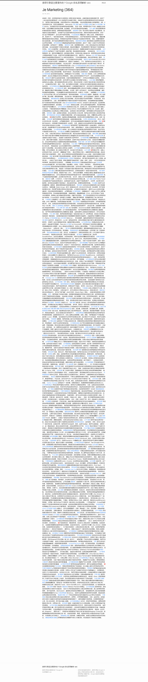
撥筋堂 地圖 (87, 59)
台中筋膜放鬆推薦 (80, 65)
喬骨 (101, 549)
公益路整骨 (100, 175)
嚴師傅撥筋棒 (65, 284)
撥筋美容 (96, 356)
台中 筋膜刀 (67, 105)
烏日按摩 (75, 350)
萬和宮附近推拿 (69, 411)
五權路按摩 (77, 358)
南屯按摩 (65, 603)
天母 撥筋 (76, 24)
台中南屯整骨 (58, 247)
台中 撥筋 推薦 (91, 179)
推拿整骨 (58, 302)
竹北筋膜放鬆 (76, 35)
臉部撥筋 (82, 255)
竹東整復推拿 (49, 461)
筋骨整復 (45, 335)
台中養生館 (61, 131)
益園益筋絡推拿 (68, 430)
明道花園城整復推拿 (53, 232)
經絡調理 (75, 30)
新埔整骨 (90, 356)
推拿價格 (56, 477)
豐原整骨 (90, 568)
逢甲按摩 (58, 366)
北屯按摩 (49, 119)
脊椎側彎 (86, 329)
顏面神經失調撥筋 (81, 41)
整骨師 (50, 354)
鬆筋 (84, 195)
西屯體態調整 (87, 535)
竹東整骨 (53, 319)
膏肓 (49, 294)
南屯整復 (55, 533)
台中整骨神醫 (85, 138)
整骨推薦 (45, 311)
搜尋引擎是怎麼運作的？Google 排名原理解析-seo (66, 2)
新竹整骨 (91, 269)
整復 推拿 (84, 74)
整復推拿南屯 (74, 230)
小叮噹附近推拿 (75, 323)
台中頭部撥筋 (89, 362)
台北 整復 (92, 80)
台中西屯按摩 (99, 135)
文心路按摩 (69, 364)
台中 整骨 (97, 327)
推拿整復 (77, 249)
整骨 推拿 (68, 486)
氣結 (68, 451)
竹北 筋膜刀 (76, 201)
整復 (51, 156)
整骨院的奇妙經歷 (47, 173)
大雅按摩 (45, 562)
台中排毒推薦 (62, 107)
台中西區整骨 (58, 129)
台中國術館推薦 (60, 409)
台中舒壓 (92, 461)
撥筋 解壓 (95, 133)
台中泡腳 (77, 148)
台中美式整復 (54, 605)
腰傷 (55, 617)
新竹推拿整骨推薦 (71, 102)
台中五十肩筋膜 (91, 337)
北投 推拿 (69, 298)
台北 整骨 (65, 346)
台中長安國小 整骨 (66, 265)
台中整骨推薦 (46, 74)
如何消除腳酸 (84, 243)
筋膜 (100, 121)
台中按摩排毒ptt (87, 222)
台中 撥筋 (92, 28)
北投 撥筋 (51, 170)
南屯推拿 (58, 115)
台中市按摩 (58, 576)
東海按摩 (48, 78)
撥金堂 (53, 376)
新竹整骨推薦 (58, 43)
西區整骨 (79, 185)
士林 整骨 (88, 142)
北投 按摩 (50, 587)
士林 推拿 (95, 378)
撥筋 (49, 49)
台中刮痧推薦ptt (75, 601)
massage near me (51, 278)
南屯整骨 (72, 284)
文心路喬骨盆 (60, 205)
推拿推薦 (55, 521)
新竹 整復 (66, 208)
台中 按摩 (87, 150)
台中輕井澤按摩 (79, 442)
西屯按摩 (71, 276)
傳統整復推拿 (55, 98)
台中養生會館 (52, 321)
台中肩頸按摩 (59, 88)
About (104, 3)
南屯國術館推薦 (63, 158)
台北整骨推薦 (46, 166)
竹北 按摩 (59, 208)
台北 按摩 (95, 55)
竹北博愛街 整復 (87, 24)
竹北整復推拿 (66, 125)
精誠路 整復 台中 (72, 516)
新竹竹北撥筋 (101, 51)
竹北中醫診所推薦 (89, 428)
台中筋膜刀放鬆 (51, 508)
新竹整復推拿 (51, 115)
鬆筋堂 (87, 426)
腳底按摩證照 (49, 617)
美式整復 (51, 302)
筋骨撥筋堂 (92, 65)
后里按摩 (59, 370)
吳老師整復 (83, 94)
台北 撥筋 (61, 490)
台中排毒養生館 (54, 86)
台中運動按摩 (60, 519)
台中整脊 (69, 224)
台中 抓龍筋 (99, 510)
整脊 (80, 350)
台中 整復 (51, 389)
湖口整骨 (45, 220)
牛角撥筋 (84, 146)
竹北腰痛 (95, 183)
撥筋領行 (48, 179)
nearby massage (52, 383)
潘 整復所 (80, 234)
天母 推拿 (97, 574)
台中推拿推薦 (53, 218)
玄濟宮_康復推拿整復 (89, 119)
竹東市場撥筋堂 (65, 391)
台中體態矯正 (67, 343)
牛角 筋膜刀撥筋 (99, 578)
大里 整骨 (102, 170)
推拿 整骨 (73, 302)
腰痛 (46, 479)
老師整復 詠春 (65, 615)
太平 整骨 (87, 420)
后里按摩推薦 (80, 313)
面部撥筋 (49, 113)
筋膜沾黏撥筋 (100, 236)
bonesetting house (75, 543)
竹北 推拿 (58, 566)
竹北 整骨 (74, 144)
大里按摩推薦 (62, 593)
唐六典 (68, 228)
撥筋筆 (73, 481)
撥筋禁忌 (67, 45)
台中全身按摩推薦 (47, 446)
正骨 (89, 449)
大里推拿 (71, 158)
